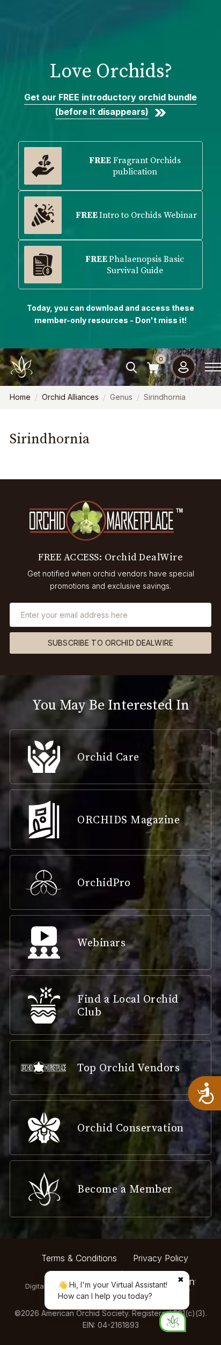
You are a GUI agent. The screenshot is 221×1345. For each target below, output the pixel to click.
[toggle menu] (213, 367)
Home (20, 396)
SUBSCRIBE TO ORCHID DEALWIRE (110, 642)
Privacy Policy (160, 1258)
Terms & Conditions (79, 1258)
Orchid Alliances (70, 396)
